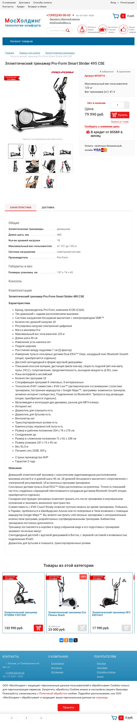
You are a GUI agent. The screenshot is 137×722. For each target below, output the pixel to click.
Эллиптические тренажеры (60, 52)
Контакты (8, 6)
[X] (76, 640)
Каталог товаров (21, 41)
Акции (100, 676)
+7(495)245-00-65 (58, 15)
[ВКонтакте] (61, 640)
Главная (9, 52)
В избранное (106, 71)
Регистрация (127, 2)
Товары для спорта (29, 52)
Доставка (24, 2)
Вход (113, 2)
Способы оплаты (42, 2)
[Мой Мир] (71, 640)
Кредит (21, 6)
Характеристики (20, 207)
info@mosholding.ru (60, 22)
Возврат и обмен (37, 6)
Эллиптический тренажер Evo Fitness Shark (67, 614)
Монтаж (101, 663)
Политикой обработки (53, 693)
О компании (9, 2)
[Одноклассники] (66, 640)
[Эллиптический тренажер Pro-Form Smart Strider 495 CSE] (16, 150)
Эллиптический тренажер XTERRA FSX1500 (20, 614)
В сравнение (124, 71)
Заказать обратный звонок (65, 19)
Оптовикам (57, 672)
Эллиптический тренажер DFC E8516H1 (111, 614)
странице (101, 697)
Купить (122, 115)
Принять (68, 707)
